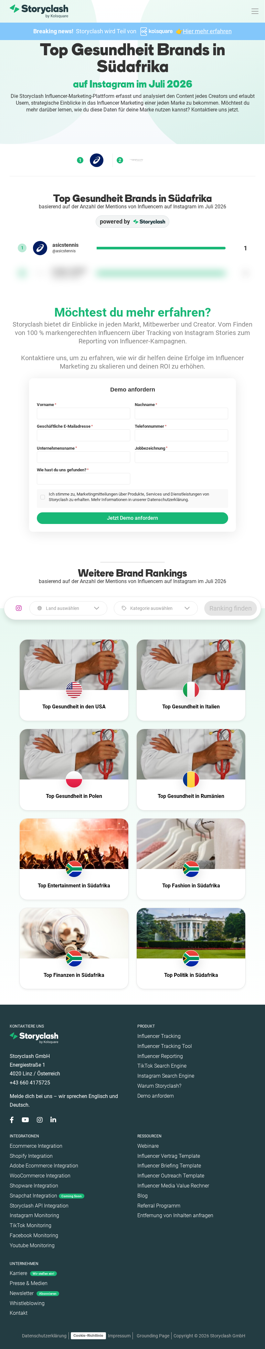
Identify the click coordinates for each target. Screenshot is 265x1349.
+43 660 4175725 (30, 1083)
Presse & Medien (29, 1283)
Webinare (148, 1146)
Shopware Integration (34, 1186)
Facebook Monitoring (34, 1235)
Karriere (32, 1273)
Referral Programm (158, 1206)
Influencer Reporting (160, 1056)
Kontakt (18, 1313)
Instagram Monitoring (34, 1215)
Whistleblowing (27, 1303)
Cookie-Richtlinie (88, 1335)
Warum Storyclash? (159, 1086)
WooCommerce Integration (40, 1176)
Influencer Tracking (159, 1036)
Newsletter (33, 1293)
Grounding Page (153, 1335)
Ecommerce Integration (36, 1146)
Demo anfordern (155, 1096)
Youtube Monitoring (32, 1245)
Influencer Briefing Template (169, 1166)
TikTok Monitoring (30, 1225)
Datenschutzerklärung (44, 1335)
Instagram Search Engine (165, 1076)
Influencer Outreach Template (170, 1176)
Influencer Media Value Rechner (173, 1186)
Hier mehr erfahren (207, 31)
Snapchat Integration (46, 1196)
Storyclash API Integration (39, 1206)
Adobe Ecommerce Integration (44, 1166)
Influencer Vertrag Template (168, 1156)
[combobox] (68, 608)
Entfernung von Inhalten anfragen (175, 1215)
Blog (142, 1196)
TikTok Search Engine (161, 1066)
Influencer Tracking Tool (164, 1046)
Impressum (119, 1335)
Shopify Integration (31, 1156)
